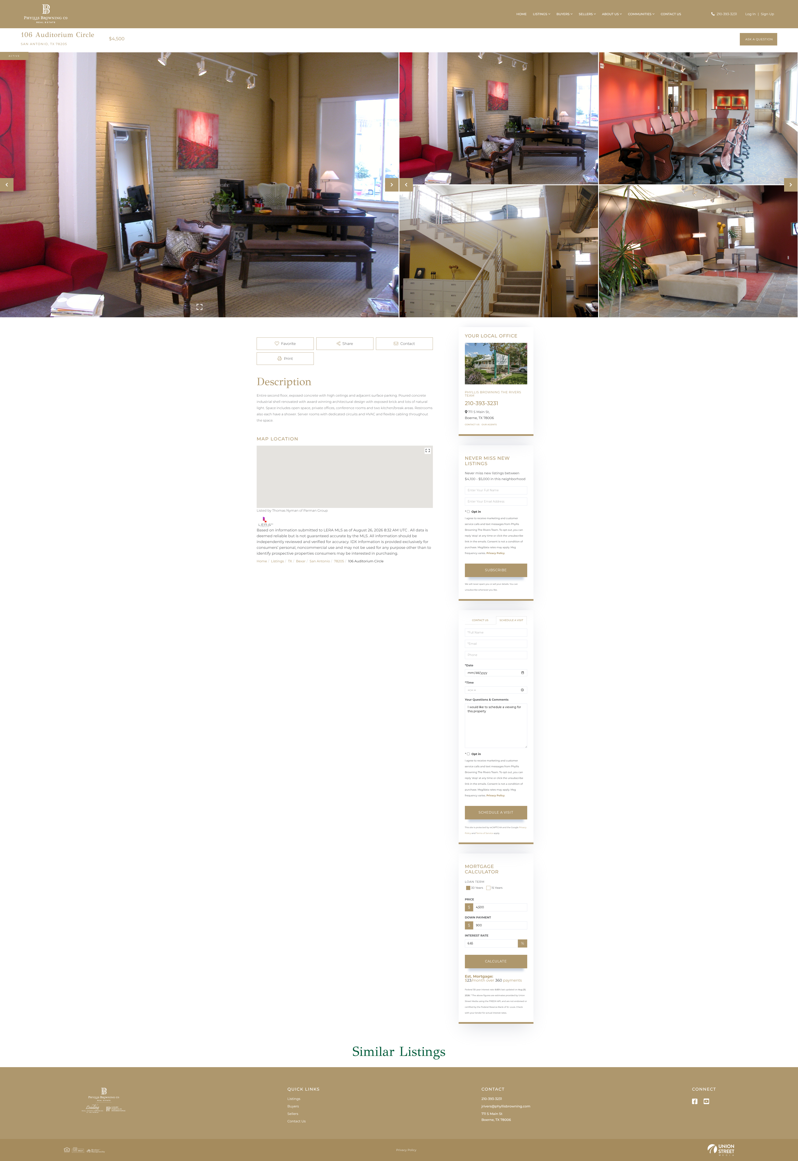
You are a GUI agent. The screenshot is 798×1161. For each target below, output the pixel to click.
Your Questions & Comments (487, 699)
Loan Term (475, 882)
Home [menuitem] (521, 14)
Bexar (301, 561)
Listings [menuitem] (540, 14)
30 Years (477, 888)
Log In (750, 14)
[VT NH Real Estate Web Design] (721, 1150)
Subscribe (496, 570)
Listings (277, 561)
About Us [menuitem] (610, 14)
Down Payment (478, 917)
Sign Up (767, 14)
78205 (339, 561)
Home (262, 561)
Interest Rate (477, 935)
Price (469, 899)
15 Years (496, 888)
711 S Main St (496, 1117)
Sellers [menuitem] (586, 14)
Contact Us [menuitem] (671, 14)
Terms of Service (484, 833)
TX (290, 561)
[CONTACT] (758, 39)
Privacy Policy (495, 553)
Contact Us (472, 424)
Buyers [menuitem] (563, 14)
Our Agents (489, 424)
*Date (469, 665)
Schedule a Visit (511, 620)
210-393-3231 (727, 14)
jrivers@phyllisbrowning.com (506, 1106)
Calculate (496, 961)
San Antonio (320, 561)
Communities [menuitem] (639, 14)
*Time (469, 682)
